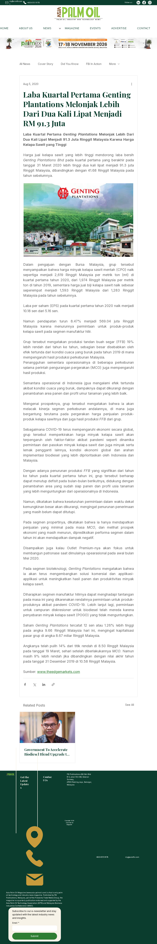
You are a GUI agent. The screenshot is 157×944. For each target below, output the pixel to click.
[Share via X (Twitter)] (34, 684)
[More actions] (131, 84)
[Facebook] (144, 2)
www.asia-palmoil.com (36, 893)
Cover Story (45, 63)
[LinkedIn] (138, 2)
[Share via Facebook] (25, 684)
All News (25, 63)
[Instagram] (150, 2)
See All (129, 704)
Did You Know (69, 63)
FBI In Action (93, 63)
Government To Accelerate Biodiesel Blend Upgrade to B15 (46, 752)
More (112, 63)
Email (15, 923)
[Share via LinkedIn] (44, 684)
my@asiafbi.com (15, 1)
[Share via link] (53, 684)
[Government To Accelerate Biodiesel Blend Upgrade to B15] (47, 727)
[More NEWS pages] (60, 28)
